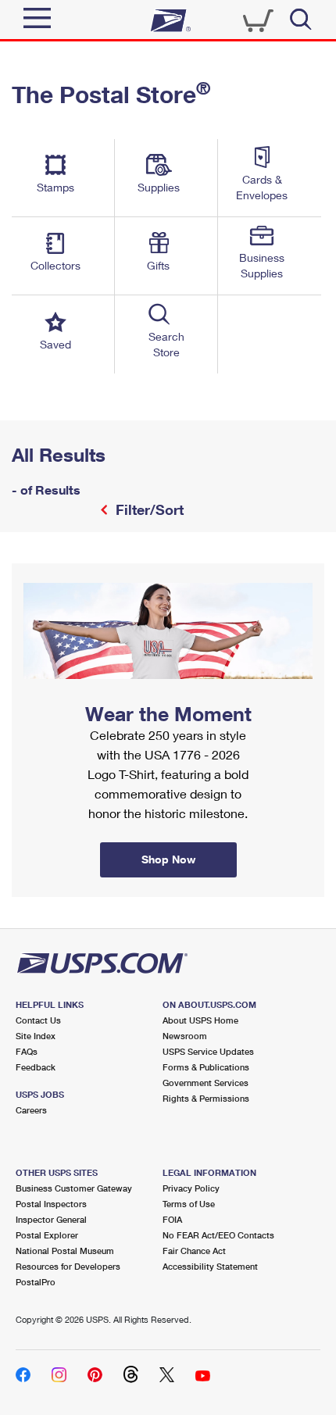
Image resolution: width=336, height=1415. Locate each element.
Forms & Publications (206, 1067)
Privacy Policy (191, 1188)
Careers (31, 1110)
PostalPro (35, 1282)
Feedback (35, 1067)
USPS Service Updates (208, 1051)
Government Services (205, 1082)
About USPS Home (200, 1020)
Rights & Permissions (206, 1098)
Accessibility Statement (210, 1266)
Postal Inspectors (51, 1204)
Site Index (35, 1036)
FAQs (27, 1051)
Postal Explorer (47, 1235)
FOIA (172, 1219)
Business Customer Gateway (74, 1188)
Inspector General (51, 1219)
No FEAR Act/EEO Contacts (218, 1235)
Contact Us (38, 1020)
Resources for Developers (68, 1266)
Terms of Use (189, 1204)
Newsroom (185, 1036)
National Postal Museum (65, 1250)
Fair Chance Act (194, 1250)
